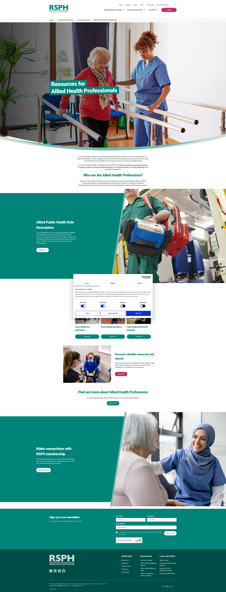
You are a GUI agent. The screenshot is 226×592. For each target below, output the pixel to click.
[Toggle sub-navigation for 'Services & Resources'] (145, 10)
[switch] (101, 305)
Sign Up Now (170, 533)
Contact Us (125, 560)
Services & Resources (135, 10)
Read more (42, 250)
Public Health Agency (139, 167)
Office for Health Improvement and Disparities (133, 165)
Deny (87, 313)
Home (51, 20)
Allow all (138, 313)
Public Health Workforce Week (148, 569)
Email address (120, 524)
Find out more (113, 403)
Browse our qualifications (167, 573)
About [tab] (139, 283)
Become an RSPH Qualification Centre (166, 569)
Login (169, 10)
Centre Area (150, 5)
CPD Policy (125, 569)
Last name (150, 516)
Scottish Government (122, 167)
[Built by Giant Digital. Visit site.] (171, 586)
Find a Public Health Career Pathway (168, 564)
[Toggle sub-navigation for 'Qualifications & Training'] (123, 10)
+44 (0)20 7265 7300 (101, 583)
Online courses (164, 560)
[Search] (176, 5)
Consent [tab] (86, 283)
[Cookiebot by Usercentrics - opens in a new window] (143, 277)
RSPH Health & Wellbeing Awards (148, 564)
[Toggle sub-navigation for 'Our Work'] (157, 10)
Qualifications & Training (112, 10)
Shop (142, 5)
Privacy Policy (125, 566)
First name (119, 516)
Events (135, 5)
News (121, 5)
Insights (127, 5)
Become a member (162, 5)
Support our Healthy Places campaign (147, 574)
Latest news (125, 572)
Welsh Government (86, 167)
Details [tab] (113, 283)
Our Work (152, 10)
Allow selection (113, 313)
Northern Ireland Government (104, 167)
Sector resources (83, 20)
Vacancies (124, 563)
